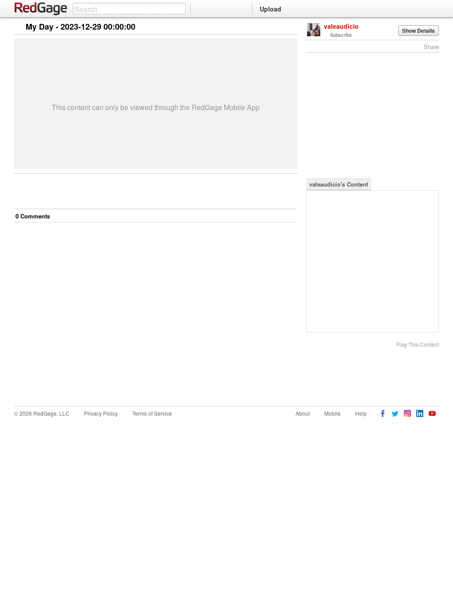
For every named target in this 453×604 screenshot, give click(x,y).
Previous (290, 27)
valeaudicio (341, 26)
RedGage (41, 9)
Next (278, 27)
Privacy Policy (101, 413)
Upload (270, 8)
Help (361, 413)
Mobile (332, 413)
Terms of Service (152, 413)
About (303, 413)
